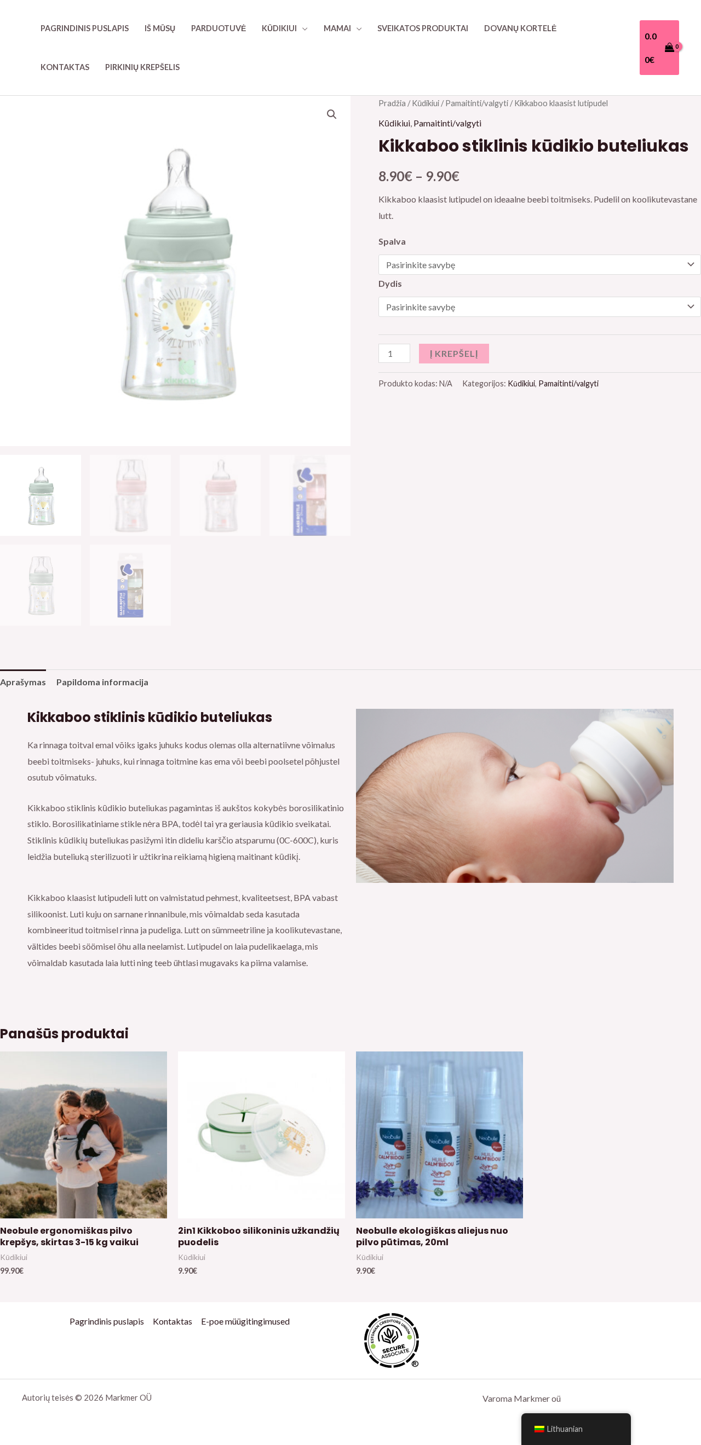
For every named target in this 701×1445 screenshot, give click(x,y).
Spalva (392, 241)
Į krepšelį (454, 353)
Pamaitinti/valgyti (476, 103)
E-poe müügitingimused (245, 1321)
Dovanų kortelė (520, 28)
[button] (332, 114)
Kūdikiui (279, 28)
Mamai (337, 28)
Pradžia (392, 103)
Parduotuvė (218, 28)
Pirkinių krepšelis (142, 67)
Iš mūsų (160, 28)
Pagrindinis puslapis (85, 28)
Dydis (390, 283)
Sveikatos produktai (422, 28)
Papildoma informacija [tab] (102, 682)
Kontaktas (65, 67)
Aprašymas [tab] (23, 682)
